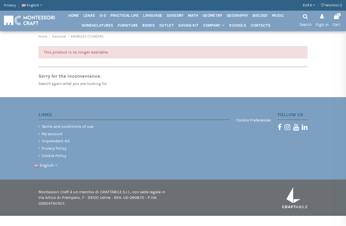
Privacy (10, 5)
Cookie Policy (54, 155)
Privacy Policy (54, 148)
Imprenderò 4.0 (56, 140)
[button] (214, 25)
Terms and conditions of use (67, 126)
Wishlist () (333, 5)
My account (52, 133)
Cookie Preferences (253, 120)
